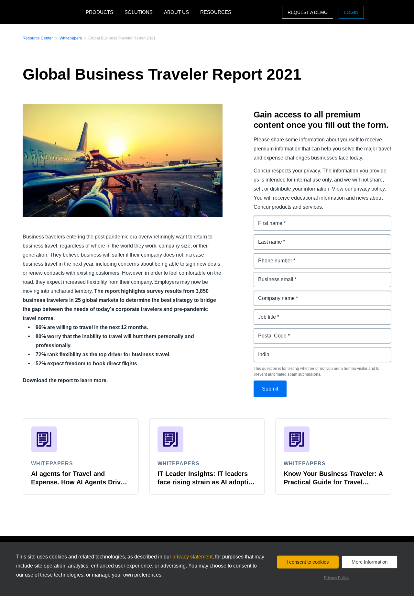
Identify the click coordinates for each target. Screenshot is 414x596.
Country (264, 350)
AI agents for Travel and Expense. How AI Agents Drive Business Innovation (77, 482)
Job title (263, 313)
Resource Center (38, 38)
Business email (272, 275)
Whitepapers (71, 38)
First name (266, 219)
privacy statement (192, 556)
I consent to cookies (308, 562)
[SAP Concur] (52, 12)
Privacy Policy (336, 578)
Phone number (272, 256)
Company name (273, 294)
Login (351, 12)
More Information (369, 562)
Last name (266, 238)
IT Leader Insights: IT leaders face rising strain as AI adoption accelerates (207, 482)
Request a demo (308, 12)
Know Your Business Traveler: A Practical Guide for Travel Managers (333, 482)
